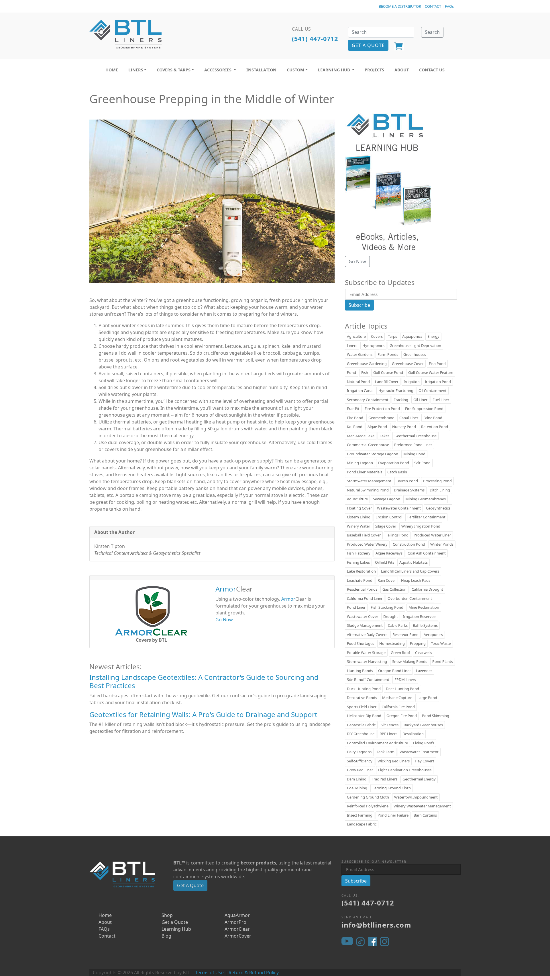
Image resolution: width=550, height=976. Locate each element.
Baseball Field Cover (364, 535)
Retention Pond (434, 426)
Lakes (384, 435)
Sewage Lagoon (386, 498)
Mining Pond (414, 453)
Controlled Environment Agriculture (377, 742)
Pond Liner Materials (364, 472)
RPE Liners (388, 733)
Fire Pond (355, 417)
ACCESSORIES (218, 70)
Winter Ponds (441, 544)
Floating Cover (359, 508)
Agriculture (356, 336)
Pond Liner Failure (393, 815)
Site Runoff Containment (368, 679)
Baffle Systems (425, 625)
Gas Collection (394, 589)
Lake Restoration (361, 571)
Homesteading (392, 643)
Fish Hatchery (358, 553)
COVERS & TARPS (173, 70)
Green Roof (400, 652)
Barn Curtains (425, 815)
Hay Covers (424, 761)
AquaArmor (237, 915)
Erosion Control (389, 517)
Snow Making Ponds (409, 661)
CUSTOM (295, 70)
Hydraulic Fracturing (395, 390)
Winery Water (358, 526)
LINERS (135, 70)
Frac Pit (353, 408)
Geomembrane (381, 417)
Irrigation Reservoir (419, 616)
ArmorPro (235, 922)
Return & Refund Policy (254, 972)
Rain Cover (387, 580)
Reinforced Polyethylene (367, 806)
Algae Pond (377, 426)
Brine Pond (432, 417)
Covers (377, 336)
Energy (433, 336)
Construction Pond (409, 544)
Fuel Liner (441, 399)
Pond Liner (356, 607)
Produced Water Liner (432, 535)
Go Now (224, 619)
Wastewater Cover (362, 616)
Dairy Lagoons (359, 751)
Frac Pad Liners (384, 779)
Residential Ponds (362, 589)
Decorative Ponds (362, 697)
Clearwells (423, 652)
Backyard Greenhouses (423, 724)
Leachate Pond (359, 580)
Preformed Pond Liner (413, 444)
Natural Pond (358, 381)
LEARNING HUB (334, 70)
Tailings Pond (397, 535)
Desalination (413, 733)
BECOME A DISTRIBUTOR (400, 6)
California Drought (427, 589)
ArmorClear (237, 929)
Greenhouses (414, 354)
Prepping (418, 643)
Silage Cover (385, 526)
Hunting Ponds (360, 670)
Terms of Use (209, 972)
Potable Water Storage (366, 652)
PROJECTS (374, 70)
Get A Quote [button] (368, 45)
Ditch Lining (440, 490)
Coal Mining (357, 787)
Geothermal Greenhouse (415, 435)
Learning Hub (176, 929)
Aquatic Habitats (413, 562)
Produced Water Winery (367, 544)
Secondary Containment (367, 399)
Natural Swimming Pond (368, 490)
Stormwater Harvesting (367, 661)
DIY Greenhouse (360, 733)
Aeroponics (433, 634)
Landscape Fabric (361, 824)
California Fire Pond (398, 706)
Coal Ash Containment (427, 553)
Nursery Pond (404, 426)
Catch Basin (397, 472)
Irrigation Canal (360, 390)
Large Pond (427, 697)
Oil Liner (420, 399)
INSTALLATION (261, 70)
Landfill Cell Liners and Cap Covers (410, 571)
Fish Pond (437, 363)
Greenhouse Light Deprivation (415, 345)
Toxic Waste (441, 643)
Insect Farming (359, 815)
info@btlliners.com (376, 925)
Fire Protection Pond (382, 408)
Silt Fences (389, 724)
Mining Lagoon (360, 462)
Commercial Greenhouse (368, 444)
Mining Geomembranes (425, 498)
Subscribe (359, 305)
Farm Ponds (388, 354)
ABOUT (401, 70)
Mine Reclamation (423, 607)
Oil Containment (433, 390)
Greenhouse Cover (408, 363)
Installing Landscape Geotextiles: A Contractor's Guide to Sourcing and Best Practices (204, 681)
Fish (364, 372)
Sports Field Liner (361, 706)
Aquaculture (357, 498)
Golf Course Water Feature (430, 372)
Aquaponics (412, 336)
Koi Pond (354, 426)
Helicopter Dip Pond (364, 715)
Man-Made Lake (360, 435)
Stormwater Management (369, 480)
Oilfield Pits (384, 562)
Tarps (392, 336)
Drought (390, 616)
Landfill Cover (386, 381)
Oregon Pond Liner (394, 670)
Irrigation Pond (438, 381)
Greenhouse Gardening (367, 363)
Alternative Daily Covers (367, 634)
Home (105, 915)
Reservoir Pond (405, 634)
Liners (352, 345)
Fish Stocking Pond (387, 607)
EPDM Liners (405, 679)
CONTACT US (432, 70)
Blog (166, 936)
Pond (351, 372)
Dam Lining (356, 779)
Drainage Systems (409, 490)
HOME (111, 70)
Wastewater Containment (399, 508)
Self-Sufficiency (359, 761)
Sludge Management (365, 625)
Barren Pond (407, 480)
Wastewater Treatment (419, 751)
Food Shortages (360, 643)
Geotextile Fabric (361, 724)
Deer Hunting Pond (402, 688)
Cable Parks (398, 625)
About (105, 922)
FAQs (449, 6)
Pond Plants (442, 661)
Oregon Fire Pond (401, 715)
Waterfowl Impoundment (416, 797)
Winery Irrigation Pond (420, 526)
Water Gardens (359, 354)
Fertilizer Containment (426, 517)
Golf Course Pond (388, 372)
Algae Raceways (389, 553)
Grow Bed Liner (360, 769)
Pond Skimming (435, 715)
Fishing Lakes (358, 562)
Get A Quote (190, 885)
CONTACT (433, 6)
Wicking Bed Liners (394, 761)
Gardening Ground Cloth (368, 797)
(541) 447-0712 (315, 38)
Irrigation (412, 381)
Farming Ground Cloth (391, 787)
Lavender (424, 670)
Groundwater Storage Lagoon (372, 453)
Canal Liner (408, 417)
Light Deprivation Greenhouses (404, 769)
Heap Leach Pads (415, 580)
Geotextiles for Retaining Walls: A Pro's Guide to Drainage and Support (203, 714)
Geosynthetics (438, 508)
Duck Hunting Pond (364, 688)
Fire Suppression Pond (424, 408)
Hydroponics (373, 345)
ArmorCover (238, 936)
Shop (167, 915)
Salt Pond (422, 462)
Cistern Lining (358, 517)
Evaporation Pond (393, 462)
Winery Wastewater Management (422, 806)
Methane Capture (397, 697)
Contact (107, 936)
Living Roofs (423, 742)
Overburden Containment (410, 598)
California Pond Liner (364, 598)
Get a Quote (175, 922)
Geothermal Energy (419, 779)
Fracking (401, 399)
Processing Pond (437, 480)
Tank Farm (385, 751)
